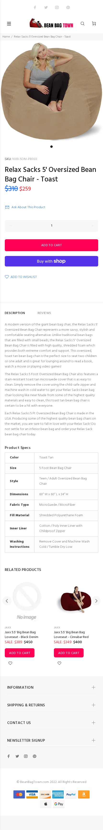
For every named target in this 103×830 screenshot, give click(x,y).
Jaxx (8, 627)
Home (6, 36)
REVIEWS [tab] (44, 313)
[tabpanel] (51, 91)
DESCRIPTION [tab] (15, 313)
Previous (6, 600)
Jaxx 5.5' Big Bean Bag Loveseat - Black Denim (21, 635)
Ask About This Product (28, 207)
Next (96, 600)
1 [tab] (51, 146)
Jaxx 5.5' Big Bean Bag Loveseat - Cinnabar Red (71, 635)
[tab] (31, 311)
